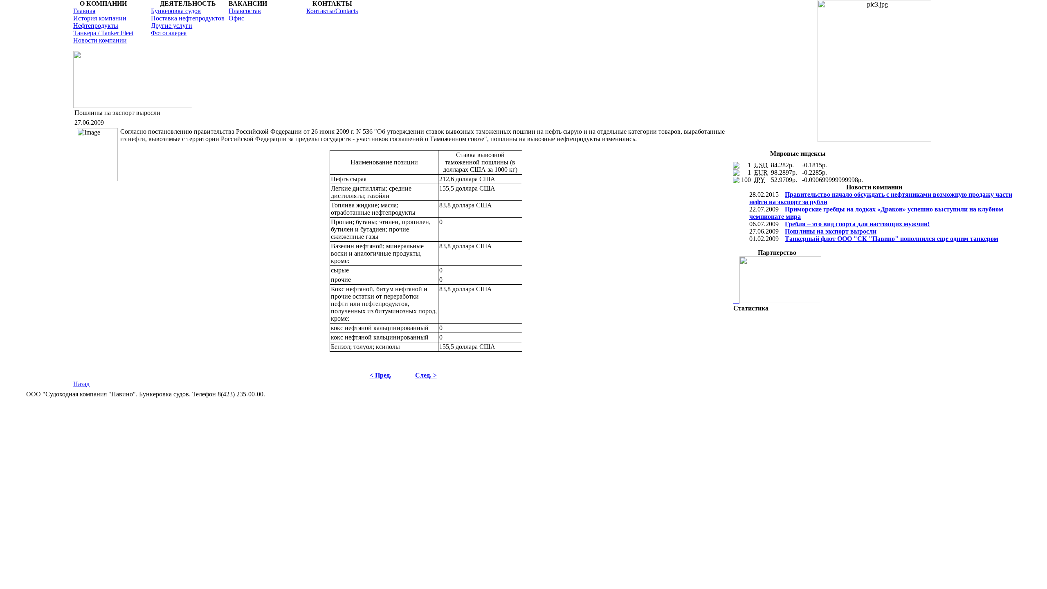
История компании (99, 18)
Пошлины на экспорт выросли (830, 231)
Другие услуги (171, 25)
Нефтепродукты (95, 25)
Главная (84, 10)
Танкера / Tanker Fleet (103, 32)
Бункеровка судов (176, 10)
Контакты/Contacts (332, 10)
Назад (81, 383)
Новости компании (100, 40)
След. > (426, 375)
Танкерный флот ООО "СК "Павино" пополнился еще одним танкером (891, 238)
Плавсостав (245, 10)
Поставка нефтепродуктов (188, 18)
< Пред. (380, 375)
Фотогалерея (168, 32)
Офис (236, 18)
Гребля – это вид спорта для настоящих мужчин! (857, 223)
